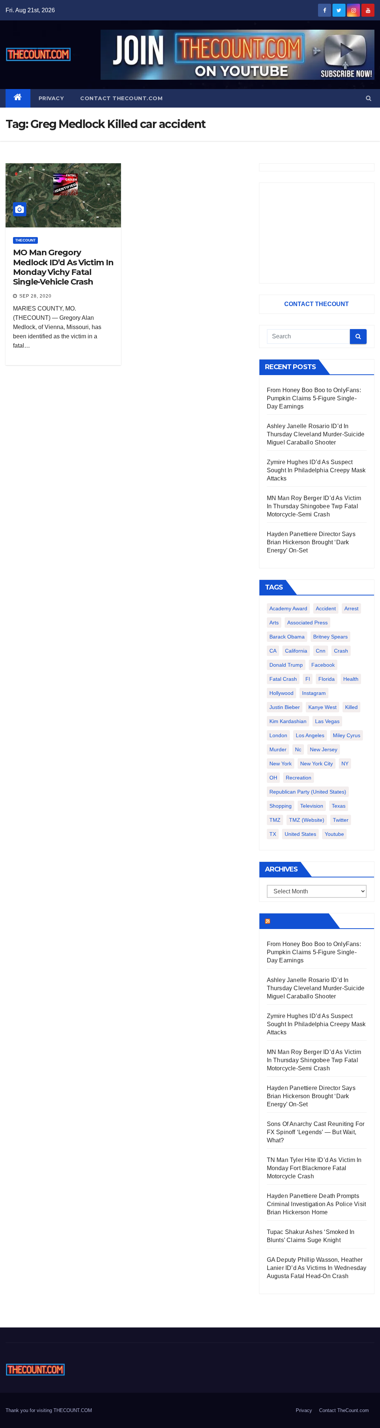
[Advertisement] (317, 233)
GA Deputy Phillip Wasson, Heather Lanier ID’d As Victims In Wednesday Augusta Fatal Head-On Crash (317, 1268)
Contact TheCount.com (121, 98)
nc (298, 749)
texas (338, 806)
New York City (316, 763)
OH (273, 778)
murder (277, 749)
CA (272, 651)
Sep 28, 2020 (35, 296)
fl (307, 679)
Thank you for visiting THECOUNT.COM (49, 1410)
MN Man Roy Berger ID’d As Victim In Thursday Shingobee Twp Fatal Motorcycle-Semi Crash (314, 506)
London (278, 735)
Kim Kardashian (288, 721)
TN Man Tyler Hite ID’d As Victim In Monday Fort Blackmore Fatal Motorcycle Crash (314, 1168)
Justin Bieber (284, 707)
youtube (334, 834)
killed (351, 707)
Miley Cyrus (346, 735)
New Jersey (323, 749)
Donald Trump (286, 665)
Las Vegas (327, 721)
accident (326, 608)
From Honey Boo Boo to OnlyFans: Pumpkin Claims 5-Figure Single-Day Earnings (314, 398)
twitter (340, 820)
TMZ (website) (306, 820)
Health (350, 679)
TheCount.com (299, 921)
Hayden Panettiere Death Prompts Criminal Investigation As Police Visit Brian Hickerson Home (316, 1204)
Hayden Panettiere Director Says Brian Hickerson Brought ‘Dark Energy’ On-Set (311, 542)
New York (280, 763)
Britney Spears (330, 637)
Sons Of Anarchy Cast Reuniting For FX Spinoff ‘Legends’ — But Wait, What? (316, 1132)
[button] (368, 98)
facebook (323, 665)
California (296, 651)
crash (341, 651)
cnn (320, 651)
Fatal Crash (283, 679)
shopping (280, 806)
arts (274, 623)
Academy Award (288, 608)
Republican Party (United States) (307, 792)
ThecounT (25, 240)
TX (272, 834)
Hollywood (281, 693)
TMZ (275, 820)
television (311, 806)
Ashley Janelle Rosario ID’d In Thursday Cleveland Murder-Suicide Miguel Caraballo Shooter (316, 434)
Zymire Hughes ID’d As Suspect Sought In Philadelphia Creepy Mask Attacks (316, 470)
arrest (351, 608)
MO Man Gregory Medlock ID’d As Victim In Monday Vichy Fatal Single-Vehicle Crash (63, 267)
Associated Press (307, 623)
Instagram (314, 693)
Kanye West (322, 707)
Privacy (51, 98)
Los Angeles (310, 735)
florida (326, 679)
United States (300, 834)
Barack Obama (287, 637)
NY (344, 763)
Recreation (298, 778)
